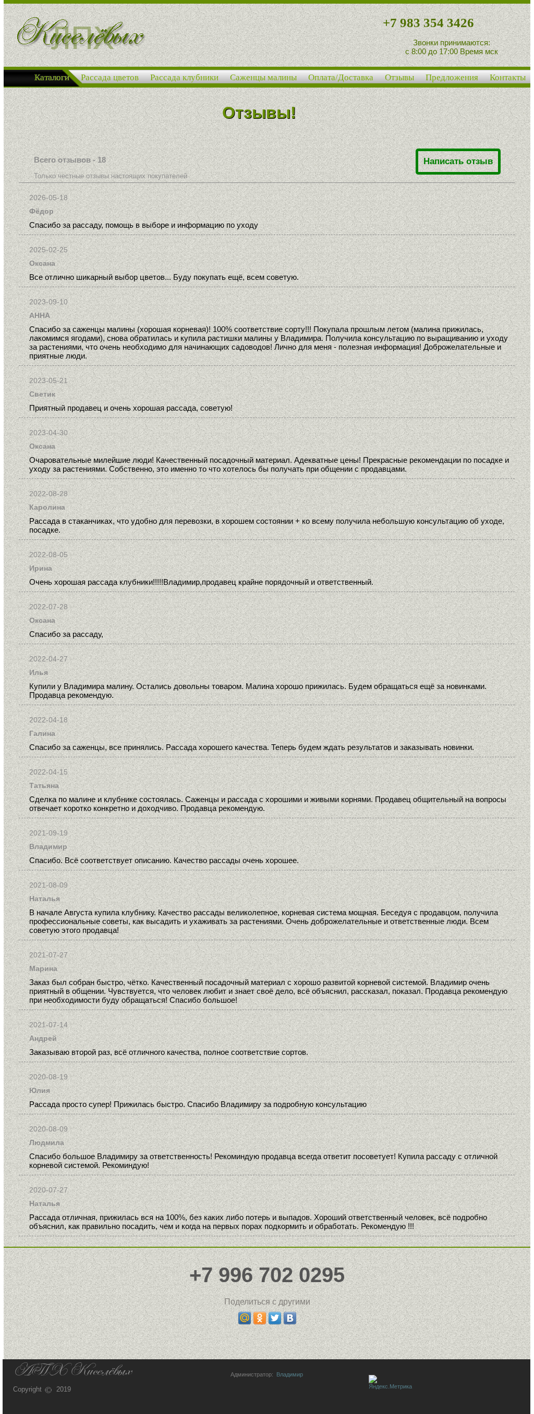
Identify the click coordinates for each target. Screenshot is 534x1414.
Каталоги (51, 77)
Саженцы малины (263, 77)
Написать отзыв (458, 161)
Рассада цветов (110, 77)
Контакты (508, 77)
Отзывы (399, 77)
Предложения (452, 77)
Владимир (288, 1374)
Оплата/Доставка (340, 77)
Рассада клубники (184, 77)
